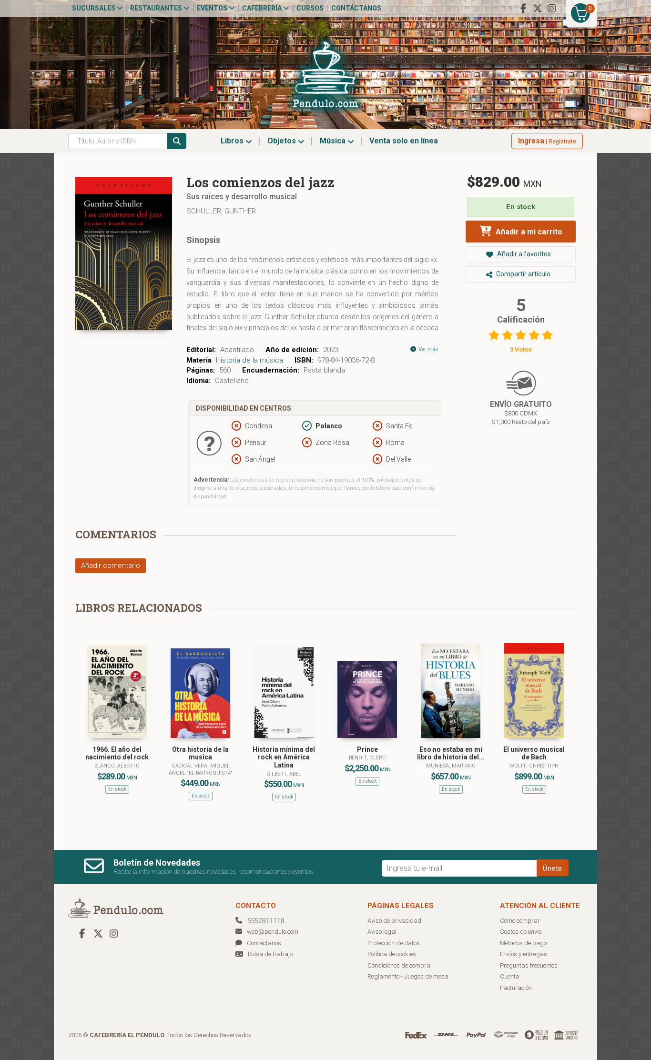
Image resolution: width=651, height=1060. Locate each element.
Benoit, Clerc (367, 758)
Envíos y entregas (523, 954)
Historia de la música (249, 360)
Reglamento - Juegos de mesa (407, 976)
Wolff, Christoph (534, 766)
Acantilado (237, 349)
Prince (367, 749)
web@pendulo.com (272, 931)
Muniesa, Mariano (451, 766)
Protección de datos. (394, 943)
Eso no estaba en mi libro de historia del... (451, 753)
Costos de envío (520, 931)
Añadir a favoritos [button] (523, 254)
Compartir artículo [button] (522, 274)
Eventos (213, 8)
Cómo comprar (520, 920)
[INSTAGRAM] (552, 8)
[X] (537, 8)
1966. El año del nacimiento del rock (117, 753)
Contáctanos (356, 8)
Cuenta (509, 976)
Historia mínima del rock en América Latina (284, 757)
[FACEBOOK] (523, 8)
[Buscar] (176, 141)
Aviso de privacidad (394, 920)
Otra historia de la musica (200, 753)
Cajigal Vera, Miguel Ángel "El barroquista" (201, 769)
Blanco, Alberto (117, 766)
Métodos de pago (523, 943)
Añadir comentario (110, 565)
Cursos (310, 8)
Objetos (282, 140)
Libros (233, 140)
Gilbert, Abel (283, 774)
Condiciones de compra (398, 965)
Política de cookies (391, 954)
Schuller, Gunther (221, 211)
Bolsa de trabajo (270, 954)
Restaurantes (156, 8)
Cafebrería (262, 8)
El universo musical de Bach (534, 753)
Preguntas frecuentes (529, 965)
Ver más (427, 349)
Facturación (516, 987)
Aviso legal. (382, 931)
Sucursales (94, 8)
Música (333, 140)
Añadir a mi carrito (528, 231)
